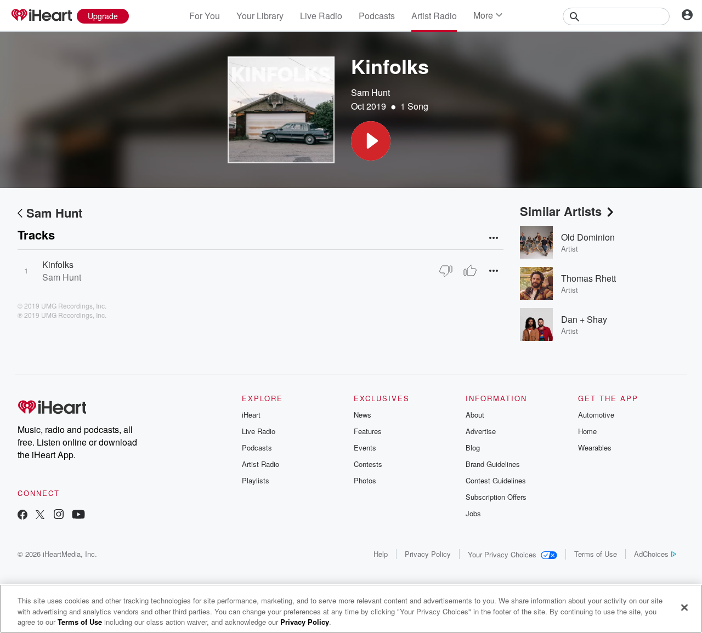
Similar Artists (561, 211)
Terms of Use (595, 554)
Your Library (260, 15)
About (475, 414)
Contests (368, 464)
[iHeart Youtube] (78, 515)
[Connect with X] (40, 515)
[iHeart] (41, 16)
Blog (473, 447)
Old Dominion (588, 237)
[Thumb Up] (470, 271)
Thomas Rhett (588, 278)
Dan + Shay (584, 319)
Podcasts (377, 15)
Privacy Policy (428, 554)
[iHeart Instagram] (59, 515)
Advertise (481, 431)
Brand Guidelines (493, 464)
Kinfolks (57, 264)
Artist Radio (434, 15)
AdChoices (651, 554)
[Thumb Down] (446, 271)
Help (380, 554)
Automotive (596, 414)
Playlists (255, 480)
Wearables (595, 447)
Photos (365, 480)
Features (368, 431)
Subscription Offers (496, 497)
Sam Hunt (370, 92)
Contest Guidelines (496, 480)
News (362, 414)
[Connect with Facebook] (22, 515)
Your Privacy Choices (502, 554)
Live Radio (321, 15)
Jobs (473, 513)
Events (365, 447)
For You (204, 15)
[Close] (684, 607)
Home (587, 431)
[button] (370, 141)
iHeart (251, 414)
